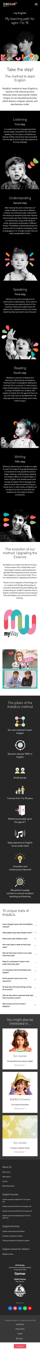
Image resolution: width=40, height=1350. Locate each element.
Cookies (20, 1333)
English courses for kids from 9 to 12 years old (17, 1211)
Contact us (20, 1346)
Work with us (6, 1177)
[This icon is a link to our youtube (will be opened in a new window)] (30, 1308)
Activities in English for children (12, 1236)
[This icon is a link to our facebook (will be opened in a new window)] (10, 1308)
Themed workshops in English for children (15, 1240)
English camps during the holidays (13, 1231)
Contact (4, 1181)
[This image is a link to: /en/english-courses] (20, 1040)
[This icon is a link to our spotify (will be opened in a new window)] (25, 1308)
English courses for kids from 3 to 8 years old (16, 1206)
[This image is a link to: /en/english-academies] (20, 1126)
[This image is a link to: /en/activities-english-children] (20, 1083)
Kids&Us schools (7, 1254)
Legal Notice (20, 1324)
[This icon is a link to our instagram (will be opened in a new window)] (15, 1308)
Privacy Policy (20, 1329)
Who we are (6, 1172)
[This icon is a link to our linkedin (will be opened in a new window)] (20, 1308)
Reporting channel (8, 1186)
